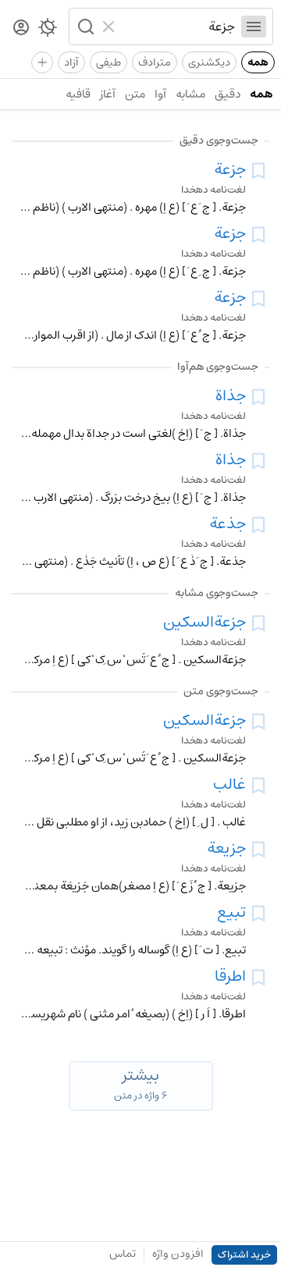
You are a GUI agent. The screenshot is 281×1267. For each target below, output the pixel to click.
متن (135, 94)
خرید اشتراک (244, 1255)
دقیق (227, 94)
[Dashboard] (21, 28)
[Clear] (110, 26)
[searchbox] (178, 26)
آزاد (71, 62)
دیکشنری (209, 62)
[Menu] (253, 26)
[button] (84, 26)
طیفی (108, 62)
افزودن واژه (178, 1253)
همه (258, 62)
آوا (160, 94)
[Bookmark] (258, 171)
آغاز (108, 94)
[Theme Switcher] (47, 30)
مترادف (154, 62)
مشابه (190, 94)
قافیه (78, 94)
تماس (122, 1253)
